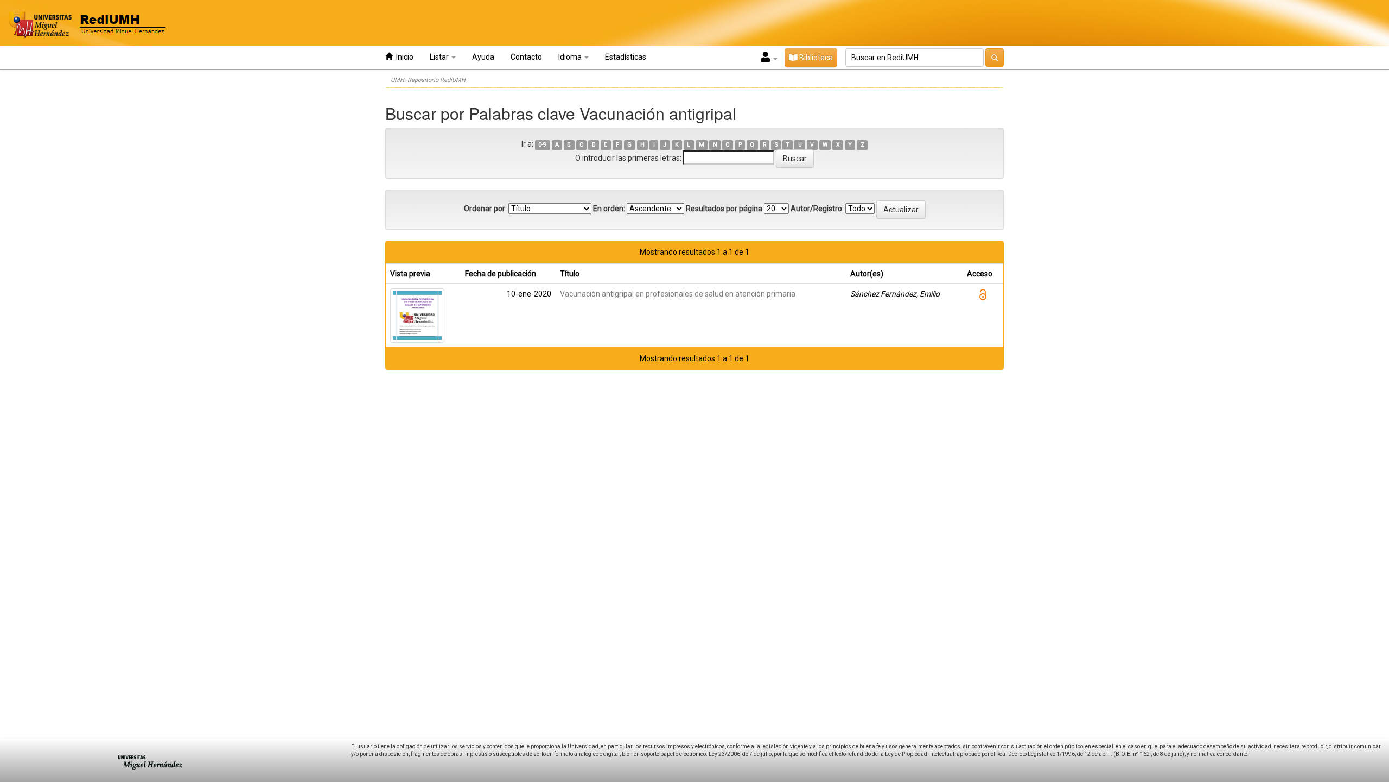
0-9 (542, 144)
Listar (440, 57)
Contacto (526, 57)
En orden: (609, 208)
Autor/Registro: (817, 208)
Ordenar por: (485, 208)
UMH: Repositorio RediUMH (428, 80)
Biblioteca (815, 57)
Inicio (403, 57)
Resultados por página (724, 208)
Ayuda (483, 57)
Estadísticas (625, 57)
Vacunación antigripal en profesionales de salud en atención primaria (677, 293)
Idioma (570, 57)
